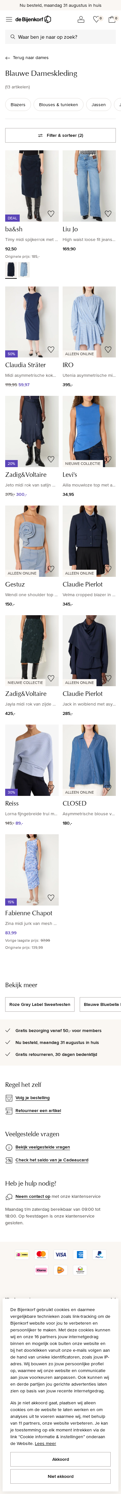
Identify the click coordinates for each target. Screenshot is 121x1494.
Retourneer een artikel (38, 1110)
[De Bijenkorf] (33, 19)
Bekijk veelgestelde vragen (42, 1147)
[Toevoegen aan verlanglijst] (51, 214)
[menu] (9, 19)
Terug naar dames (31, 57)
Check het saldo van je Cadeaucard (51, 1160)
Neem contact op (32, 1196)
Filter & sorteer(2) (65, 135)
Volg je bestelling (32, 1097)
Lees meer (45, 1443)
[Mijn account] (81, 19)
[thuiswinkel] (80, 1273)
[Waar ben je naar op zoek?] (13, 37)
